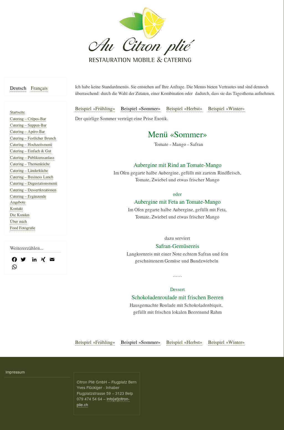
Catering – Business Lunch (31, 176)
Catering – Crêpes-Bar (28, 118)
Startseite (17, 112)
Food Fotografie (22, 227)
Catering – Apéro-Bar (27, 131)
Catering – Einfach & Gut (30, 150)
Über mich (18, 221)
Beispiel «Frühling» (95, 108)
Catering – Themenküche (30, 163)
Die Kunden (19, 214)
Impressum (15, 372)
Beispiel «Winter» (226, 108)
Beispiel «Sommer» (140, 108)
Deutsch (18, 87)
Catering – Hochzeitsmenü (31, 144)
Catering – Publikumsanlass (32, 157)
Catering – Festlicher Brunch (33, 138)
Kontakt (16, 208)
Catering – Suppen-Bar (28, 125)
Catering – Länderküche (29, 170)
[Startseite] (142, 34)
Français (39, 87)
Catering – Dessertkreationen (33, 189)
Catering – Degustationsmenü (33, 183)
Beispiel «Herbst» (184, 108)
